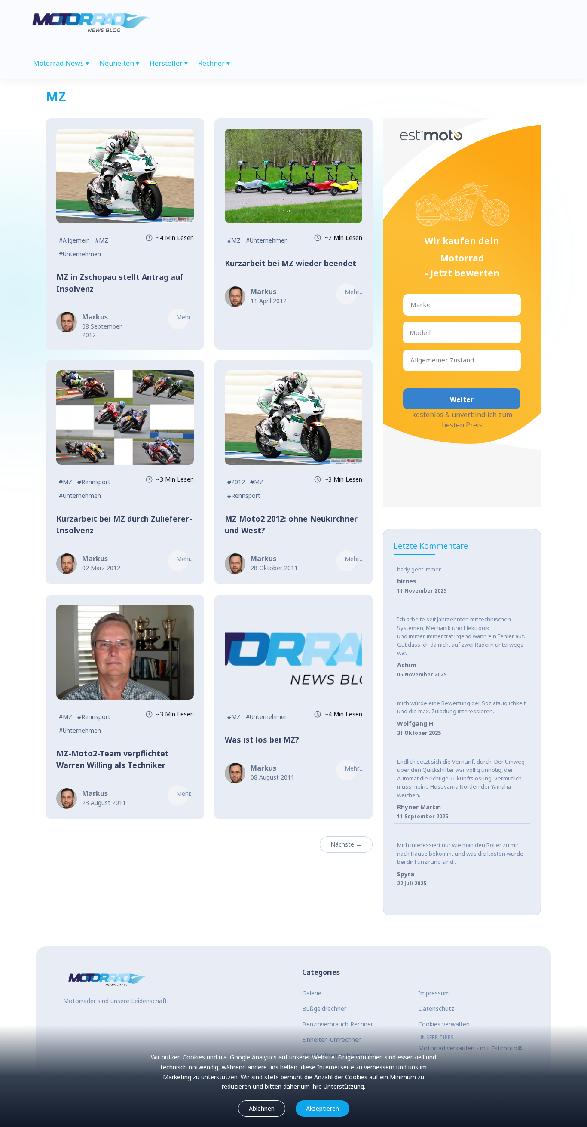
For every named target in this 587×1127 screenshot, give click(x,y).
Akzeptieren (322, 1108)
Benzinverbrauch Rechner (337, 1024)
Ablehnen (262, 1108)
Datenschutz (436, 1008)
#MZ (101, 240)
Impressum (434, 993)
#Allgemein (74, 240)
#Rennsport (93, 482)
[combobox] (411, 305)
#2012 (236, 482)
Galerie (311, 993)
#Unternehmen (80, 254)
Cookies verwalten (444, 1024)
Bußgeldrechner (324, 1008)
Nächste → (346, 844)
